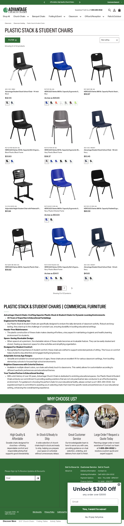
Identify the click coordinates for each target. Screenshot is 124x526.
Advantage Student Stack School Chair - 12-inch (100, 267)
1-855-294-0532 (96, 10)
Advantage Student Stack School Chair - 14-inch (22, 91)
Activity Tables (55, 521)
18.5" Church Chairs (26, 521)
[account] (114, 10)
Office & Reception (93, 17)
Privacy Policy (49, 512)
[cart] (119, 11)
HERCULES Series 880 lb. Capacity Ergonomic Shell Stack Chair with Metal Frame (62, 91)
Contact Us (102, 471)
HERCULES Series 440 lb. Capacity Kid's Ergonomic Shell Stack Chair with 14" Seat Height (62, 267)
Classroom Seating (19, 23)
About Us (68, 471)
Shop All (6, 17)
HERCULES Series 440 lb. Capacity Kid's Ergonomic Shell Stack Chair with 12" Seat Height (22, 150)
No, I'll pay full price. (94, 517)
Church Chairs (19, 17)
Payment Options (87, 478)
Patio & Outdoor (114, 17)
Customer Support (113, 2)
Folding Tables (42, 521)
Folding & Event (55, 17)
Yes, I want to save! (94, 509)
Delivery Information (88, 471)
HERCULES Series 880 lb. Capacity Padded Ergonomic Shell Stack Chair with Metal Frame (101, 208)
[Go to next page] (72, 288)
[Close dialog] (118, 484)
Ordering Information (88, 474)
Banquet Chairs (38, 17)
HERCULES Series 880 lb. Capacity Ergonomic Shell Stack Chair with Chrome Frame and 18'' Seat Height (62, 208)
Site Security (37, 512)
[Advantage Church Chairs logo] (15, 10)
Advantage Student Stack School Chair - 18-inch (100, 150)
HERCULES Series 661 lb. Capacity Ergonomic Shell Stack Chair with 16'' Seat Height (62, 150)
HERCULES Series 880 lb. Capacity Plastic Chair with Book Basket (22, 267)
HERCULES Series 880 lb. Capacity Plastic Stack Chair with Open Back (101, 91)
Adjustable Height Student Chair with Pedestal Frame (22, 208)
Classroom (73, 17)
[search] (109, 10)
